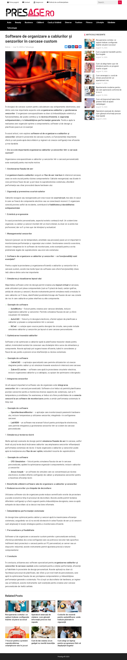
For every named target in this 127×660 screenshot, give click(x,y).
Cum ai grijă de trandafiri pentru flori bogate (108, 53)
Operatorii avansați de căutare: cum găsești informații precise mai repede (41, 618)
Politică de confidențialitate (58, 2)
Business (29, 22)
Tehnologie (12, 28)
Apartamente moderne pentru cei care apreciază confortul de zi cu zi (108, 89)
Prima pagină (14, 2)
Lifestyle (100, 22)
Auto (9, 22)
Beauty (18, 22)
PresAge (61, 657)
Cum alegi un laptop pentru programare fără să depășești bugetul (69, 643)
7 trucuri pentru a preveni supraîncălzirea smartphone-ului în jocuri (16, 643)
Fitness (89, 22)
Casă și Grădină (54, 22)
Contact (27, 2)
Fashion (78, 22)
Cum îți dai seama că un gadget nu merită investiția (43, 642)
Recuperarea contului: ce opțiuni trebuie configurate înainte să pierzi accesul (17, 617)
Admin (7, 47)
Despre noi (39, 2)
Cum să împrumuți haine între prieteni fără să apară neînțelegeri (108, 101)
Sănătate (111, 22)
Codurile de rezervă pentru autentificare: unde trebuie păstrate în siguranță (69, 618)
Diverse (68, 22)
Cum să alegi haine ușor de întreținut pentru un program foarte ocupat (107, 66)
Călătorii (40, 22)
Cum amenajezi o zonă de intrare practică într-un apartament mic (106, 78)
